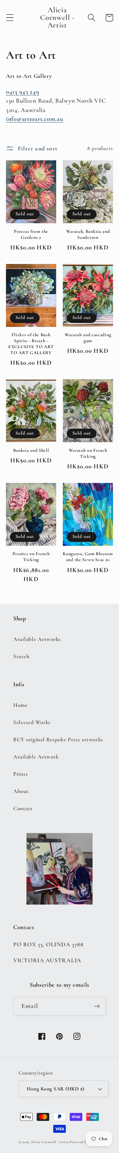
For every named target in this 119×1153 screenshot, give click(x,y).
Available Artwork (36, 756)
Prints (20, 773)
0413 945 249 (22, 92)
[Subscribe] (96, 1006)
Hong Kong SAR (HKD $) (55, 1089)
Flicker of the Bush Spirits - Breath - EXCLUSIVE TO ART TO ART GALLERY (31, 343)
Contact (23, 808)
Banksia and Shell (31, 450)
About (21, 791)
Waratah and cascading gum (88, 337)
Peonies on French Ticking (31, 556)
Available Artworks (37, 639)
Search (21, 656)
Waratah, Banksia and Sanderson (88, 234)
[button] (10, 17)
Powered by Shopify (85, 1142)
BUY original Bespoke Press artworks (58, 739)
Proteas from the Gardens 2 (31, 234)
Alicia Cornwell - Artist (49, 1142)
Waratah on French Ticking (88, 453)
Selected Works (32, 722)
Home (20, 705)
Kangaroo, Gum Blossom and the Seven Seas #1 (88, 556)
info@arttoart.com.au (34, 119)
